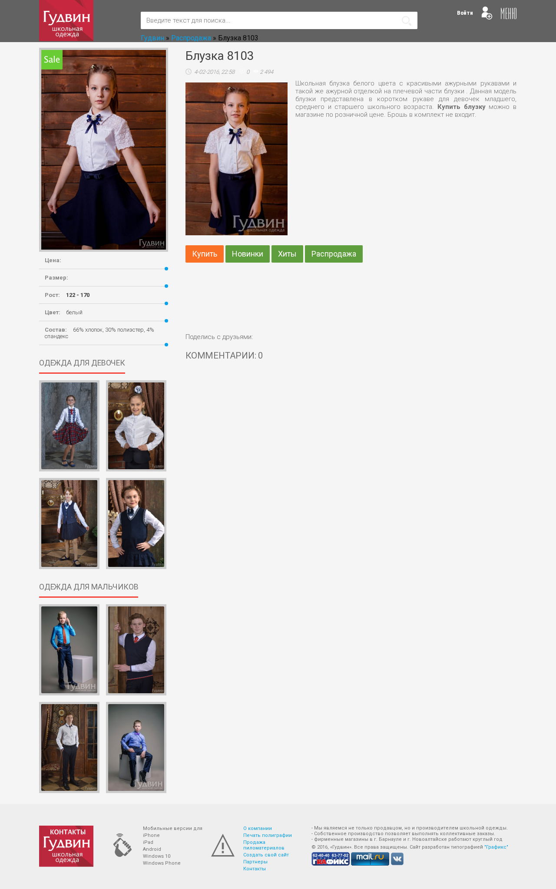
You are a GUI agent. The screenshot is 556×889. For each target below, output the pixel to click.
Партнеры (255, 862)
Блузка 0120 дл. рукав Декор (136, 460)
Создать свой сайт (266, 855)
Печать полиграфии (267, 835)
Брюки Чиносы (69, 785)
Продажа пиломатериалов (264, 845)
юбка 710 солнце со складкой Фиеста (69, 460)
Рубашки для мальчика (69, 684)
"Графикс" (496, 847)
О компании (257, 828)
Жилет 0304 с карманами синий (69, 558)
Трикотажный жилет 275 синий (136, 558)
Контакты (254, 869)
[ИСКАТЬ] (406, 21)
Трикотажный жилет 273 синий (136, 684)
